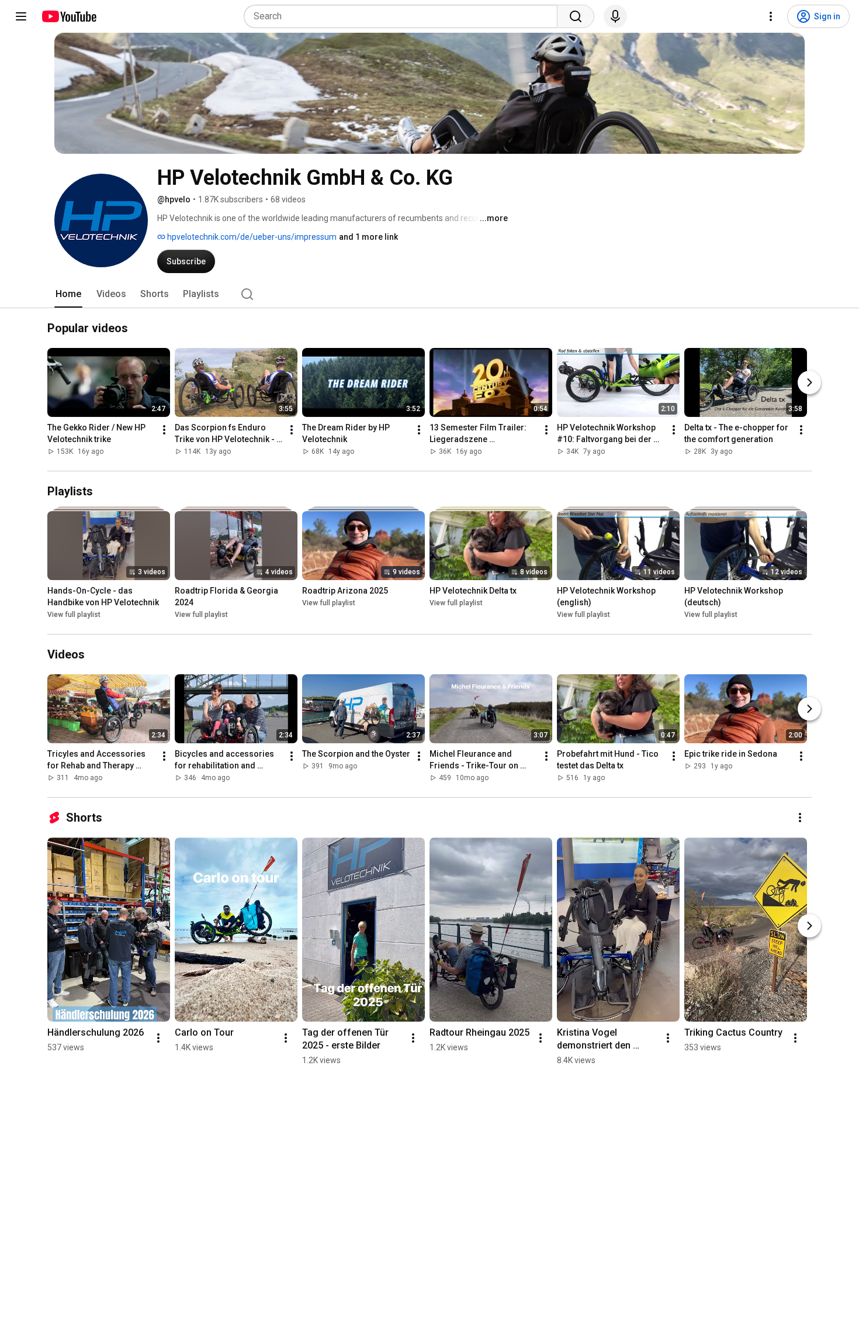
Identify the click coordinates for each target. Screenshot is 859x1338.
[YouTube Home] (69, 16)
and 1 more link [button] (368, 237)
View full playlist (74, 615)
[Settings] (771, 16)
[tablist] (429, 294)
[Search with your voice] (615, 16)
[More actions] (164, 430)
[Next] (809, 382)
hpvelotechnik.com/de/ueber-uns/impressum (251, 237)
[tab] (68, 294)
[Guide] (21, 16)
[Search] (575, 16)
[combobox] (404, 16)
